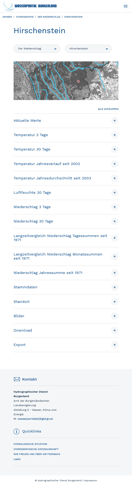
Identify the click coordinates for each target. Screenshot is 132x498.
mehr (17, 392)
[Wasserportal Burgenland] (29, 6)
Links (17, 459)
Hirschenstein (79, 48)
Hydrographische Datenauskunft (36, 449)
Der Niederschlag (29, 48)
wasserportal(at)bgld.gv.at (35, 418)
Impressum (90, 480)
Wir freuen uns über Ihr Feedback (37, 454)
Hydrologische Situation (30, 444)
